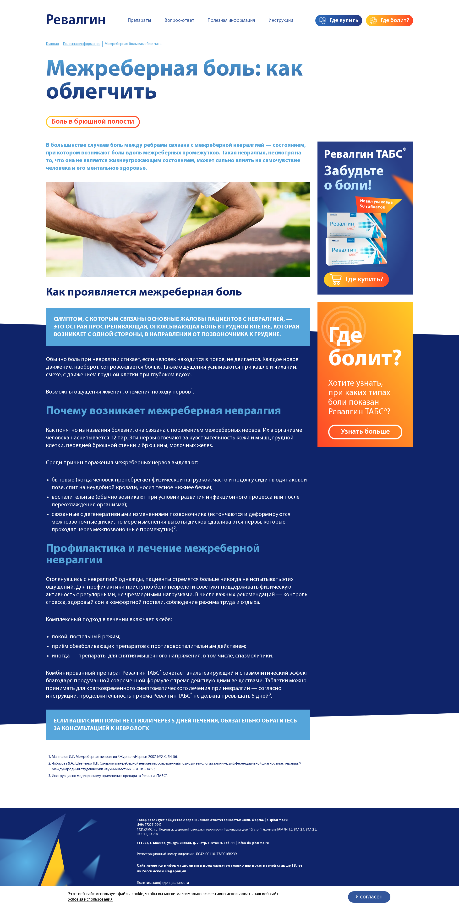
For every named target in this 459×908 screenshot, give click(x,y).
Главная (52, 44)
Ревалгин (76, 20)
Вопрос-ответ (179, 20)
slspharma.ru (277, 820)
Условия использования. (90, 899)
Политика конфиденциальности (163, 883)
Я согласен (369, 897)
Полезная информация (231, 20)
